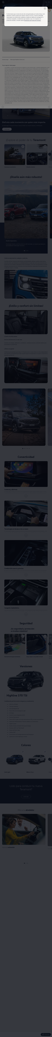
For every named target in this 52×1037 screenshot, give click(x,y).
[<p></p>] (45, 8)
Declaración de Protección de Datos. (32, 20)
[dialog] (26, 518)
